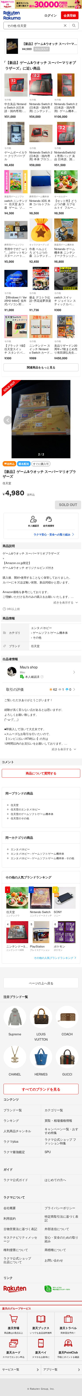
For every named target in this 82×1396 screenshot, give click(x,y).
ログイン (50, 15)
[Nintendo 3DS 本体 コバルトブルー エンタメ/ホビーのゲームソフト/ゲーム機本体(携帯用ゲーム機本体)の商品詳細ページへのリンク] (40, 181)
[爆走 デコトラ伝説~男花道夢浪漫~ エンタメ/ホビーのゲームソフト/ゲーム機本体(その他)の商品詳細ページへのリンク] (40, 278)
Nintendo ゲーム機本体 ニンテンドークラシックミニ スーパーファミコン (65, 255)
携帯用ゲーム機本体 (39, 196)
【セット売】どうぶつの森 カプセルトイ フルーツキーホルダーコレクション (65, 207)
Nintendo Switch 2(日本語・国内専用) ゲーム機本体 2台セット (65, 109)
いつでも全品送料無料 (41, 1330)
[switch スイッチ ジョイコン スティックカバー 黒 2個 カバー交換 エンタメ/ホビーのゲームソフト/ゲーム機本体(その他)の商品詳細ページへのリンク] (65, 278)
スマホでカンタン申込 (13, 1354)
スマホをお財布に (41, 1354)
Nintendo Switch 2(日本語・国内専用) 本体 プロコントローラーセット (40, 157)
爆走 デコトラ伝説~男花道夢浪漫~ (40, 300)
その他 (7, 99)
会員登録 (70, 15)
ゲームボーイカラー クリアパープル (15, 155)
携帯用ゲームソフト (14, 244)
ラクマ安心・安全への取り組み (52, 534)
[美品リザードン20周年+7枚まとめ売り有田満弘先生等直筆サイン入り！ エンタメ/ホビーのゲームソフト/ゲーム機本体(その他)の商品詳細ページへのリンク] (65, 326)
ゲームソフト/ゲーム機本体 (50, 633)
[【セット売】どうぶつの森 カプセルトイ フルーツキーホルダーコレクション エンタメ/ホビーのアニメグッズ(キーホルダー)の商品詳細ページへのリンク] (65, 181)
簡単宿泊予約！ (68, 1330)
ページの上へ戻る (41, 983)
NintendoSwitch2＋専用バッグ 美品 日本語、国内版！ (64, 157)
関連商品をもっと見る (41, 367)
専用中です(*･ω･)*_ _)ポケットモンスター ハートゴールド (15, 254)
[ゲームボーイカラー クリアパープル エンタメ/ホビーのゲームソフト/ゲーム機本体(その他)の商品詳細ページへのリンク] (16, 133)
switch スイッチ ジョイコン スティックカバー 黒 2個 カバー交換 (65, 304)
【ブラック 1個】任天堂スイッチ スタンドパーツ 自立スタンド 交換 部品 (15, 352)
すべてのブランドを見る (41, 1089)
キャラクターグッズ (39, 244)
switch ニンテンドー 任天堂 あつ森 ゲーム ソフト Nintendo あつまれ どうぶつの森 (16, 209)
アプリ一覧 (50, 1369)
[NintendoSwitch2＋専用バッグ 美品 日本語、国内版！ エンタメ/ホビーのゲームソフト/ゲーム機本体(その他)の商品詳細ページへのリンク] (65, 133)
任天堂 (7, 483)
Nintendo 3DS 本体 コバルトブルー (40, 204)
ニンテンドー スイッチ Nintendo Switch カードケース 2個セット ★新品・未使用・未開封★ (40, 354)
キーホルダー (60, 196)
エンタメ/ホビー (41, 628)
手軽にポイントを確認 (68, 1354)
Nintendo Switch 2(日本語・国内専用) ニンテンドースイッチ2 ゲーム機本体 (40, 110)
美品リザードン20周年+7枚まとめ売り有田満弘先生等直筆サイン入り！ (65, 350)
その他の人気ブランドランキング (54, 958)
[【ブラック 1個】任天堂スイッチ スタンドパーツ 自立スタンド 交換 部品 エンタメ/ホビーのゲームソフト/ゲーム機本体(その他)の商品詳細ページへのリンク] (16, 326)
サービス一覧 (10, 1369)
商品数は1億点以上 (13, 1330)
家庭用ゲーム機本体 (64, 244)
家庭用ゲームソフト (14, 196)
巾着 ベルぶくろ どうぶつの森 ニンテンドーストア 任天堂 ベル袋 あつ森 (40, 257)
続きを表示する (63, 602)
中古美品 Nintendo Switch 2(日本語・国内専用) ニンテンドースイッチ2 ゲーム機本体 (15, 110)
